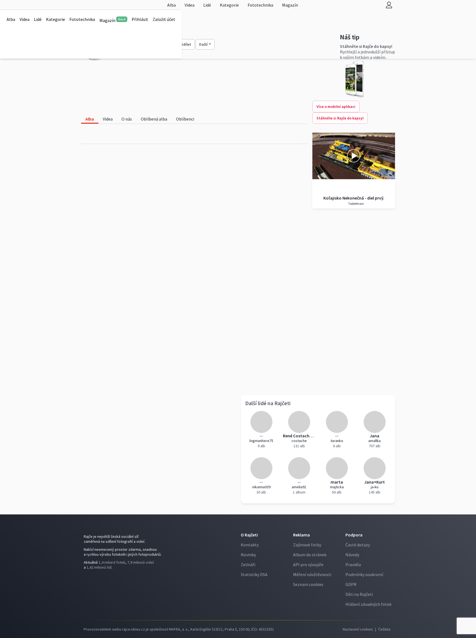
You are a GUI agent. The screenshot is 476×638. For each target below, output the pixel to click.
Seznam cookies (308, 584)
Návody (352, 554)
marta (337, 482)
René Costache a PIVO (299, 435)
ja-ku (374, 487)
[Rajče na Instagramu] (87, 578)
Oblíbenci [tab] (185, 119)
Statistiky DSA (254, 574)
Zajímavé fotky (307, 544)
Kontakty (250, 544)
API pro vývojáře (308, 564)
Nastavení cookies (358, 629)
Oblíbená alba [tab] (154, 119)
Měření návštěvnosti (312, 574)
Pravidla (353, 564)
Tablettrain (356, 203)
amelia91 (299, 487)
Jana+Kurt (374, 482)
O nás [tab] (126, 119)
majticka (337, 487)
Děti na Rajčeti (359, 594)
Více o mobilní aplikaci (336, 106)
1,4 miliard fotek (112, 562)
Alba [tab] (89, 119)
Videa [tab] (108, 119)
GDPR (350, 584)
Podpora (354, 535)
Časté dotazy (357, 544)
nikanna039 (261, 487)
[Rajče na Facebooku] (85, 578)
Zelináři (248, 564)
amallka (374, 440)
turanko (337, 440)
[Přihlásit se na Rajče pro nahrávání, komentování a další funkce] (389, 5)
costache (299, 440)
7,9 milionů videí (140, 562)
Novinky (248, 554)
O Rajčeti (249, 535)
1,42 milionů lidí (99, 567)
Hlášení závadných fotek (368, 604)
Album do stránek (309, 554)
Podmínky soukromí (364, 574)
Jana (374, 435)
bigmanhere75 (261, 440)
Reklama (301, 535)
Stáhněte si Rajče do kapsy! (340, 118)
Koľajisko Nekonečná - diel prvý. (353, 198)
